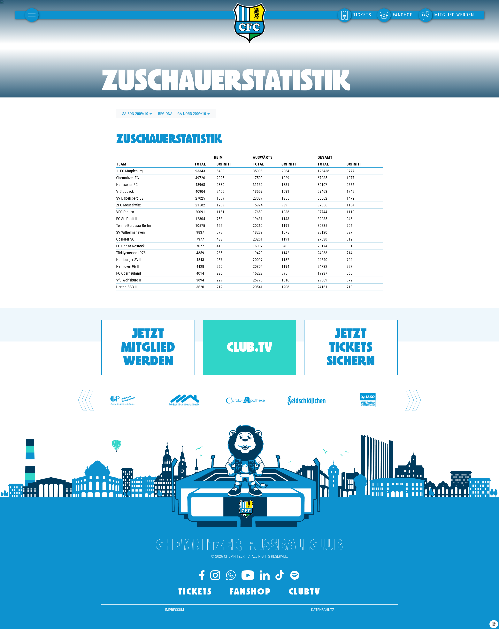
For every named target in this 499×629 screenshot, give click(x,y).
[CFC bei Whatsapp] (231, 575)
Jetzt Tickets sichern (351, 348)
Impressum (174, 609)
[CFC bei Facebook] (201, 575)
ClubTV (305, 592)
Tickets (195, 592)
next (413, 400)
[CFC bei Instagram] (215, 575)
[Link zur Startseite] (249, 42)
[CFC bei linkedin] (265, 575)
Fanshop (250, 592)
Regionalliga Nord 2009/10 (182, 113)
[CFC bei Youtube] (248, 575)
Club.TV (249, 348)
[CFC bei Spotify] (295, 575)
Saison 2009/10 (135, 113)
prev (85, 400)
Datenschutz (322, 609)
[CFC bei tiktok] (279, 575)
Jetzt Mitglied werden (148, 348)
